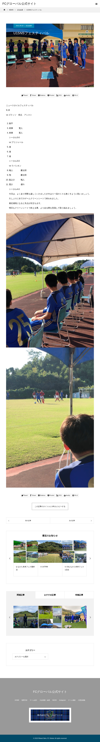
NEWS (54, 700)
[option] (26, 558)
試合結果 (29, 26)
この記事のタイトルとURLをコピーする (50, 506)
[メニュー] (96, 3)
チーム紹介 (33, 700)
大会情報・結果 (45, 700)
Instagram (62, 700)
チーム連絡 (71, 700)
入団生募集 (81, 700)
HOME (17, 700)
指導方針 (24, 700)
